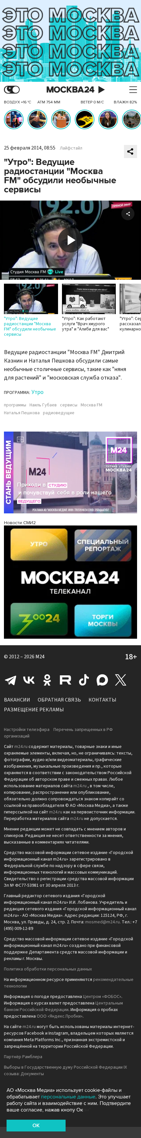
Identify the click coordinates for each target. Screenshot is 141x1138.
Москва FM (91, 405)
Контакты (102, 699)
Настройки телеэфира (27, 729)
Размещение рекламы (34, 709)
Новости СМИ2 (20, 522)
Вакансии (17, 699)
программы (15, 405)
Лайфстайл (71, 148)
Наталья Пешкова (22, 413)
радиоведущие (58, 413)
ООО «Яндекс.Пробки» (60, 1016)
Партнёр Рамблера (23, 1057)
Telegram (10, 679)
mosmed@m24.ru (102, 922)
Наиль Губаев (43, 405)
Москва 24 (70, 90)
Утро (37, 392)
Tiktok (84, 679)
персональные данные (68, 1097)
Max (102, 679)
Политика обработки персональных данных (48, 969)
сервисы (68, 405)
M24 (40, 656)
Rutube (65, 679)
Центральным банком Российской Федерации (63, 1006)
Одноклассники (47, 679)
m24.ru (21, 746)
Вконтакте (28, 679)
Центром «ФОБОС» (102, 996)
